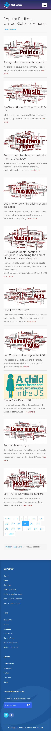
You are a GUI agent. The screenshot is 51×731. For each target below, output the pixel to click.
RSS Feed (11, 29)
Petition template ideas (13, 594)
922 (42, 529)
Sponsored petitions (12, 603)
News (6, 580)
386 (13, 529)
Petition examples (11, 643)
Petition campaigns (13, 547)
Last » (11, 534)
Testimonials (9, 664)
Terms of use (9, 638)
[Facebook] (11, 715)
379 (6, 523)
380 (13, 523)
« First (8, 518)
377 (34, 518)
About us (7, 629)
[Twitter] (6, 715)
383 (31, 523)
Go (28, 705)
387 (19, 529)
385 (6, 529)
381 (19, 523)
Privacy (6, 624)
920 (29, 529)
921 (35, 529)
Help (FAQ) (8, 620)
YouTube (7, 677)
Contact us (8, 634)
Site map (7, 585)
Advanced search (11, 647)
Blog (6, 682)
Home (6, 576)
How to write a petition (13, 599)
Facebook (8, 668)
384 (38, 523)
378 (40, 518)
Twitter (6, 673)
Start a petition (10, 590)
